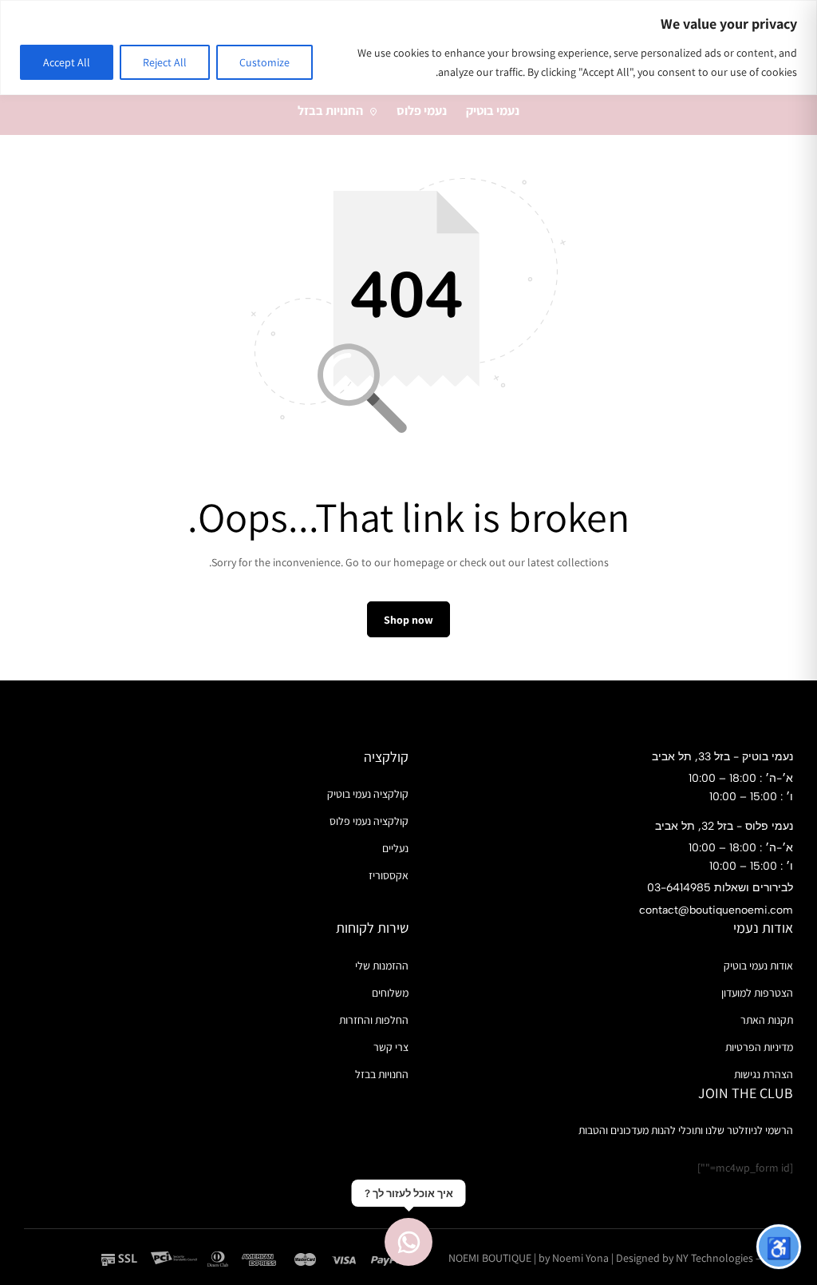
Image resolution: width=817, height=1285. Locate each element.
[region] (408, 47)
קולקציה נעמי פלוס (369, 821)
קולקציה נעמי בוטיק (367, 794)
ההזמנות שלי (381, 965)
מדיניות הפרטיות (759, 1047)
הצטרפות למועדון (757, 993)
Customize (264, 62)
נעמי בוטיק (492, 110)
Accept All (66, 62)
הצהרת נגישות (763, 1074)
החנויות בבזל (330, 110)
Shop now (408, 620)
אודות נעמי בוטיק (758, 965)
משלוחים (390, 993)
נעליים (395, 848)
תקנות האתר (766, 1020)
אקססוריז (388, 875)
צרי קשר (390, 1047)
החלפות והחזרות (373, 1020)
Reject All (165, 62)
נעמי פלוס (422, 110)
